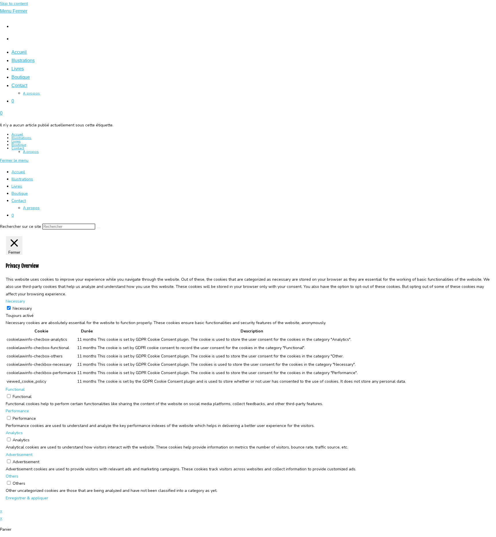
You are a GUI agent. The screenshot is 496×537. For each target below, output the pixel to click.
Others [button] (12, 476)
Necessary (22, 308)
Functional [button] (15, 389)
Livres (16, 141)
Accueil (17, 134)
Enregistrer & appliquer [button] (27, 498)
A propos (31, 151)
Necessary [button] (15, 301)
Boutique (18, 145)
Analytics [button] (14, 433)
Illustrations (21, 138)
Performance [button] (17, 411)
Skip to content (14, 3)
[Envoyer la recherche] (98, 227)
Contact (17, 148)
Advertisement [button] (19, 454)
